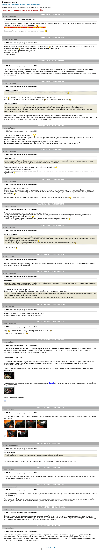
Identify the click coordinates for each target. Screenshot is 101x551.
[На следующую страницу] (51, 547)
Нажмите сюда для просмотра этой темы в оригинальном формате (21, 4)
